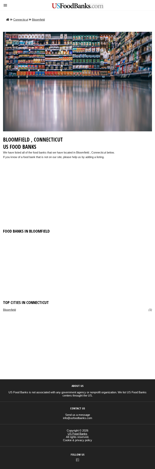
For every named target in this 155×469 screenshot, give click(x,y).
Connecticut (20, 19)
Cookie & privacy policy (77, 440)
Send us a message (77, 414)
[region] (77, 197)
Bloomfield (38, 19)
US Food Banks (77, 433)
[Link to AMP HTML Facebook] (77, 460)
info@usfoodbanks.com (77, 418)
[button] (5, 5)
